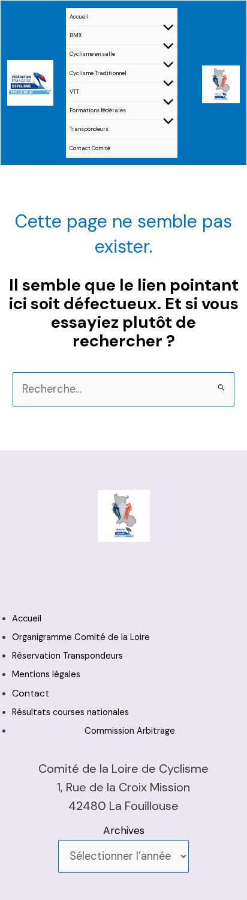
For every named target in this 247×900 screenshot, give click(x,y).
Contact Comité (90, 148)
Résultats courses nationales (70, 712)
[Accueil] (30, 81)
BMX (76, 35)
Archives (123, 830)
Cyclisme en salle (92, 54)
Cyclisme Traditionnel (98, 73)
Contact (30, 693)
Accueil (79, 16)
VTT (74, 91)
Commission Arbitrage (130, 731)
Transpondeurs (89, 129)
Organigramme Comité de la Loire (81, 637)
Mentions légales (46, 674)
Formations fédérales (98, 110)
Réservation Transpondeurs (67, 656)
